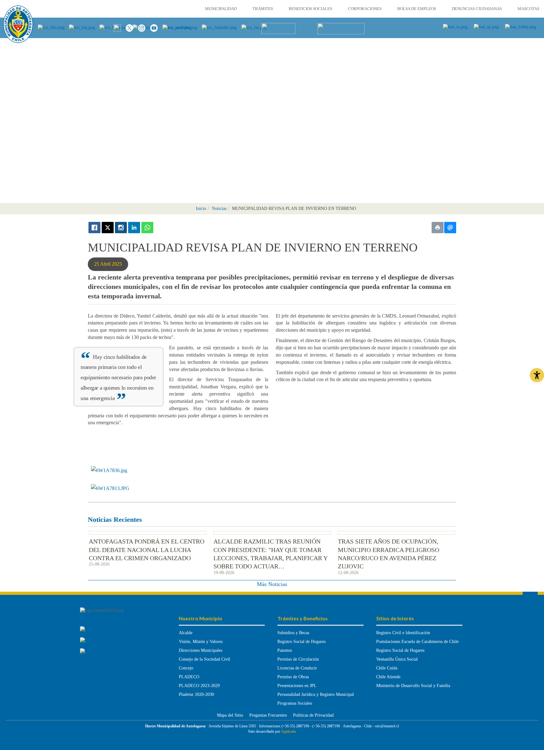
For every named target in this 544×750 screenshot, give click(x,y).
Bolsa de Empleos (416, 8)
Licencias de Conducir (297, 668)
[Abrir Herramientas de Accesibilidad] (537, 375)
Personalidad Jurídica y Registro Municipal (315, 694)
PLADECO (189, 676)
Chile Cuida (386, 668)
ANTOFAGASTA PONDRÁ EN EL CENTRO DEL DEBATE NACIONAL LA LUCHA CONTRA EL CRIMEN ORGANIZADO (146, 549)
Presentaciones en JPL (297, 685)
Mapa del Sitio (230, 715)
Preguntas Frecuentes (268, 715)
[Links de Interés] (53, 27)
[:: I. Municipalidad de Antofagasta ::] (18, 24)
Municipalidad (221, 8)
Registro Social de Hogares (301, 641)
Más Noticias (272, 584)
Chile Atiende (388, 676)
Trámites (262, 8)
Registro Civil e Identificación (403, 632)
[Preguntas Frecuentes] (84, 27)
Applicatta (288, 731)
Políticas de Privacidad (313, 715)
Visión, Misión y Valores (201, 641)
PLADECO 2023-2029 (199, 685)
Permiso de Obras (293, 676)
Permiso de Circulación (298, 659)
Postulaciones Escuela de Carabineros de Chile (417, 641)
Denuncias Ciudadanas (477, 8)
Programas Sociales (294, 703)
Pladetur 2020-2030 (196, 694)
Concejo (186, 668)
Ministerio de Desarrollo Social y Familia (413, 685)
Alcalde (185, 632)
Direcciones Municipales (200, 650)
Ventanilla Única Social (397, 659)
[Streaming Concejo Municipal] (341, 28)
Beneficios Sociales (310, 8)
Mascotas (528, 8)
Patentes (284, 650)
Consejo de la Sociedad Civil (204, 659)
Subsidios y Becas (293, 632)
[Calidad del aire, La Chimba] (278, 28)
